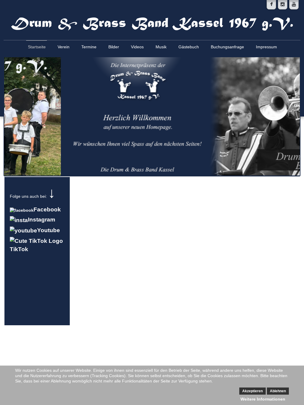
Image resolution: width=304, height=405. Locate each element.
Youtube (48, 230)
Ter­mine (88, 47)
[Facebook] (271, 4)
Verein (63, 47)
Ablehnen (278, 391)
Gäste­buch (188, 47)
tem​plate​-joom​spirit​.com (152, 343)
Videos (137, 47)
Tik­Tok (19, 249)
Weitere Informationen (262, 399)
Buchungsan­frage (227, 47)
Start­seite (37, 47)
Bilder (113, 47)
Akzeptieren (252, 391)
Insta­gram (41, 219)
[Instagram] (282, 4)
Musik (161, 47)
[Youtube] (294, 4)
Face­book (47, 209)
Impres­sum (266, 47)
